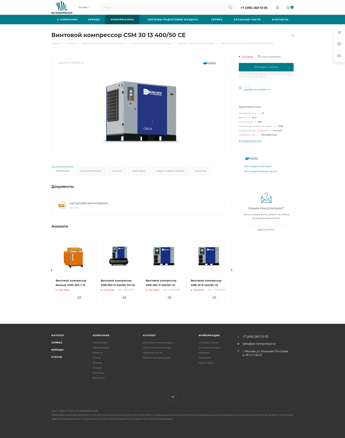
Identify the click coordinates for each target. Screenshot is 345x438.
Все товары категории (258, 166)
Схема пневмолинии (170, 171)
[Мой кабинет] (277, 8)
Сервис (57, 342)
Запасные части (152, 352)
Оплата (117, 171)
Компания (101, 335)
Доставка (139, 171)
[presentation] (51, 270)
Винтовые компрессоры (157, 342)
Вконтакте (172, 397)
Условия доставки (209, 347)
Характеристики (91, 171)
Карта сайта (206, 362)
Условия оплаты (208, 342)
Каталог (58, 335)
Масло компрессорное (157, 347)
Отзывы (97, 367)
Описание (62, 171)
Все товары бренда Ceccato (261, 171)
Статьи (56, 356)
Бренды (57, 349)
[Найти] (230, 7)
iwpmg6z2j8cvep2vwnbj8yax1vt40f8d (89, 203)
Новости (98, 352)
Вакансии (99, 377)
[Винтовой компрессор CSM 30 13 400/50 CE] (141, 110)
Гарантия (201, 171)
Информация (209, 335)
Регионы (204, 352)
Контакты (98, 372)
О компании (100, 342)
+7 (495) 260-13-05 (254, 8)
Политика (205, 357)
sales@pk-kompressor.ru (257, 89)
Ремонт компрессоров (156, 357)
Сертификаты (101, 347)
